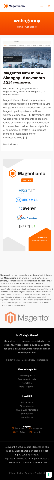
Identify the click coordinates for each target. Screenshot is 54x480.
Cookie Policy (28, 360)
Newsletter (27, 383)
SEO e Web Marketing (27, 410)
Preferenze (42, 360)
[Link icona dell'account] (49, 6)
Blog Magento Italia (27, 379)
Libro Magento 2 (27, 386)
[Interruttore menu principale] (42, 6)
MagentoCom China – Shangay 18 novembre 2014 (24, 78)
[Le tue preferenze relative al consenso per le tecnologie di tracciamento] (49, 475)
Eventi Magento (33, 91)
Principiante (27, 402)
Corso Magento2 (27, 375)
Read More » (10, 144)
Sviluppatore (27, 413)
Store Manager (27, 406)
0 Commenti (9, 88)
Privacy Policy (13, 360)
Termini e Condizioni (35, 473)
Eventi (21, 91)
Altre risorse (27, 417)
